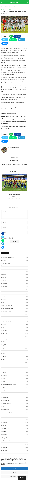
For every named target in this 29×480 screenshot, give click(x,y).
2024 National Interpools (15, 257)
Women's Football (15, 444)
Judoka (15, 372)
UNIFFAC (15, 431)
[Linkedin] (19, 6)
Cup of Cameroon (15, 321)
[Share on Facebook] (2, 233)
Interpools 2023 (15, 369)
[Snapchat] (24, 6)
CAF (15, 302)
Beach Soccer (15, 290)
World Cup (15, 447)
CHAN (15, 315)
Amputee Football (15, 271)
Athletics (15, 277)
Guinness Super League (15, 362)
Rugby (15, 406)
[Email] (23, 6)
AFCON (15, 260)
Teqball (15, 419)
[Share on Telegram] (2, 243)
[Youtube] (21, 6)
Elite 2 (15, 327)
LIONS (15, 378)
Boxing (15, 299)
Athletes (15, 274)
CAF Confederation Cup (15, 308)
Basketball (15, 286)
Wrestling (15, 450)
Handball (15, 366)
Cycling (15, 324)
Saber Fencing (15, 409)
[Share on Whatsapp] (2, 240)
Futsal (15, 359)
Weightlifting (15, 437)
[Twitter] (16, 6)
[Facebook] (15, 6)
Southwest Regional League (15, 412)
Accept (14, 468)
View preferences (14, 476)
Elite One (15, 330)
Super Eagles (15, 416)
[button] (27, 455)
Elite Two (15, 333)
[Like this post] (11, 36)
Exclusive (15, 336)
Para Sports (15, 397)
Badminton (15, 283)
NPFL (15, 387)
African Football (6, 263)
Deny (14, 472)
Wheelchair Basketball (15, 441)
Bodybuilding (15, 296)
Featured (4, 340)
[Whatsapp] (26, 6)
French (15, 356)
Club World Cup (15, 318)
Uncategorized (15, 428)
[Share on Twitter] (2, 236)
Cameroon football (15, 311)
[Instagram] (18, 6)
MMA (15, 381)
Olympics (15, 394)
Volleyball (15, 434)
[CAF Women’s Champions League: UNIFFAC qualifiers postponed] (14, 182)
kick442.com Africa (13, 147)
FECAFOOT (5, 344)
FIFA (15, 349)
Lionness (15, 375)
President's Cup (15, 400)
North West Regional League (15, 384)
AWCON (15, 280)
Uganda (15, 425)
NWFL (15, 391)
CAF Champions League (15, 305)
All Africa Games (15, 268)
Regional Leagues (15, 403)
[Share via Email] (2, 247)
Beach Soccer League (15, 293)
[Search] (27, 2)
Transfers (15, 422)
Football (4, 352)
